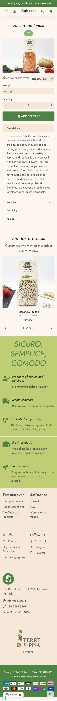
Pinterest (39, 553)
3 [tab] (30, 328)
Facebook (40, 541)
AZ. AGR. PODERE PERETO (17, 78)
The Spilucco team (13, 501)
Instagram (40, 547)
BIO (28, 33)
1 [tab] (24, 328)
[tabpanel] (28, 289)
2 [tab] (27, 328)
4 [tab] (33, 328)
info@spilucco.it (16, 601)
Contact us (36, 501)
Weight (7, 85)
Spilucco (26, 672)
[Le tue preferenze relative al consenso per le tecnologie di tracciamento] (6, 698)
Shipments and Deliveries (11, 549)
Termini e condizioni (21, 676)
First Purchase (11, 541)
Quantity (7, 99)
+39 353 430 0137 (18, 612)
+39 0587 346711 (17, 606)
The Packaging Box (14, 557)
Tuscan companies (13, 507)
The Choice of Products (11, 514)
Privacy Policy (39, 676)
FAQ (32, 507)
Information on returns (38, 514)
